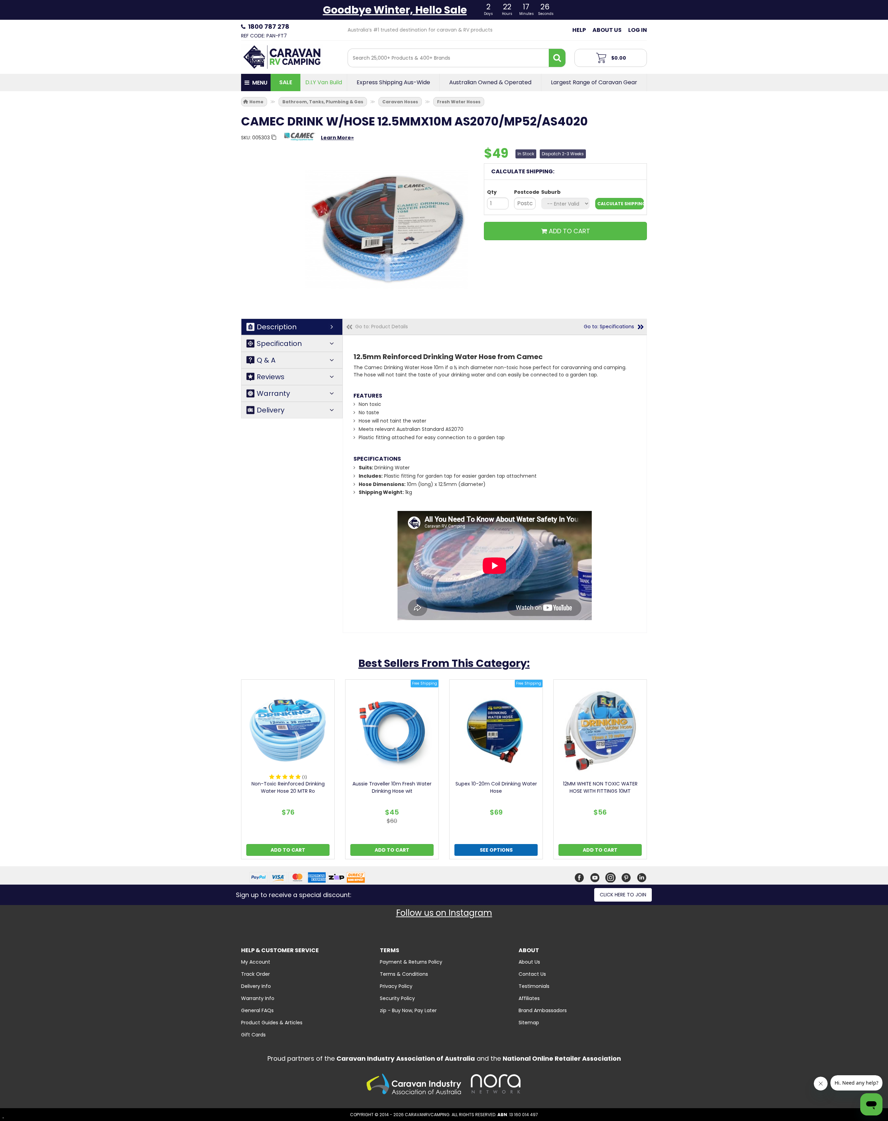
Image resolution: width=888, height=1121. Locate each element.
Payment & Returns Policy (411, 961)
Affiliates (529, 998)
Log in (637, 30)
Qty (492, 192)
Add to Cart (288, 849)
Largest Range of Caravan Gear (594, 82)
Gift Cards (253, 1034)
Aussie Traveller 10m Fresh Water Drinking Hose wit (392, 787)
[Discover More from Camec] (299, 140)
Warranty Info (257, 998)
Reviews (270, 377)
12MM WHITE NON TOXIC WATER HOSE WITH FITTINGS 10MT (600, 787)
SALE (285, 82)
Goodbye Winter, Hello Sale (395, 9)
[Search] (557, 58)
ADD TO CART (568, 231)
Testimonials (534, 986)
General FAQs (257, 1010)
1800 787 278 (268, 26)
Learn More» (337, 137)
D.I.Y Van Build (323, 82)
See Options (496, 849)
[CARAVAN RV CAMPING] (282, 56)
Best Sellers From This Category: (444, 663)
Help (579, 30)
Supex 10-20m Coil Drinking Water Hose (496, 787)
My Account (255, 961)
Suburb (551, 192)
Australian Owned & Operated (490, 82)
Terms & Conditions (404, 974)
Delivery (270, 410)
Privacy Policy (396, 986)
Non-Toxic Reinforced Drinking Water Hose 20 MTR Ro (288, 787)
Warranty (273, 393)
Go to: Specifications (609, 326)
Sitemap (529, 1022)
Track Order (255, 974)
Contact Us (532, 974)
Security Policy (397, 998)
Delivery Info (256, 986)
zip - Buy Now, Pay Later (408, 1010)
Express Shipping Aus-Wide (393, 82)
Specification (279, 343)
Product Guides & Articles (271, 1022)
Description (277, 327)
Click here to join (623, 894)
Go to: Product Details (381, 326)
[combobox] (448, 58)
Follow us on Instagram (444, 913)
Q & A (266, 360)
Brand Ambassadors (543, 1010)
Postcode (525, 192)
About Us (607, 30)
